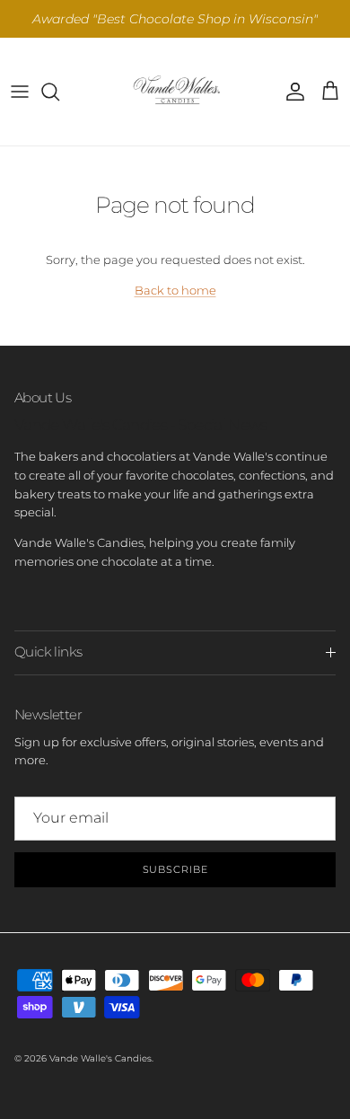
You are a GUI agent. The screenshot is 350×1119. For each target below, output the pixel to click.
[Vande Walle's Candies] (175, 92)
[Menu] (19, 91)
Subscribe (175, 869)
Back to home (175, 290)
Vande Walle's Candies (100, 1058)
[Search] (59, 91)
